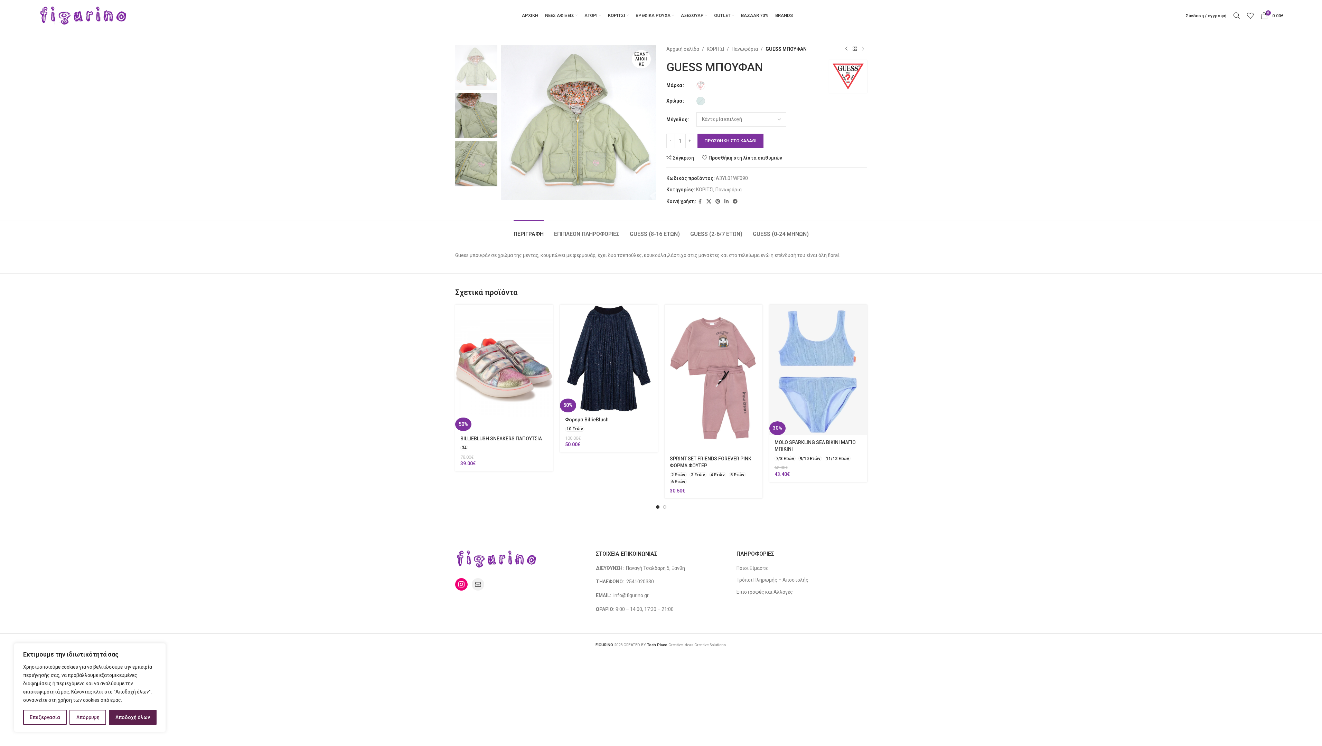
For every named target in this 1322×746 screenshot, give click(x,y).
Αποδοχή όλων (132, 717)
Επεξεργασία (45, 717)
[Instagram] (461, 584)
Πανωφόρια (745, 49)
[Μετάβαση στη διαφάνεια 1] (657, 507)
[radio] (700, 85)
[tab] (529, 230)
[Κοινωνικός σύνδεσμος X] (708, 201)
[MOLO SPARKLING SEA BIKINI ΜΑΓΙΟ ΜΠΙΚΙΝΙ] (818, 370)
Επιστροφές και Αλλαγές (765, 592)
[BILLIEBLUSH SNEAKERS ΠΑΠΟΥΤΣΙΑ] (504, 368)
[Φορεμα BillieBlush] (609, 358)
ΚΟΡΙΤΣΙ (715, 49)
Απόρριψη (88, 717)
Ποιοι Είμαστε (752, 568)
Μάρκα (674, 85)
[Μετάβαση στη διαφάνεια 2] (664, 507)
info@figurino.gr (630, 595)
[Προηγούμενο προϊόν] (846, 49)
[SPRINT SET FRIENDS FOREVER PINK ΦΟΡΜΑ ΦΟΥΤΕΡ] (713, 378)
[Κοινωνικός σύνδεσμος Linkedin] (726, 201)
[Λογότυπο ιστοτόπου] (83, 15)
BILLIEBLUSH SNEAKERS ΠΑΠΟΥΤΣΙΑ (501, 438)
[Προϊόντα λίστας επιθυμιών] (1250, 15)
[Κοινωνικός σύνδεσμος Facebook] (700, 201)
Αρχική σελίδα (682, 49)
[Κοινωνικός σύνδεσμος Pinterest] (717, 201)
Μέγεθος (676, 119)
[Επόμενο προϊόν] (863, 49)
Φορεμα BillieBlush (587, 419)
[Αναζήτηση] (1237, 15)
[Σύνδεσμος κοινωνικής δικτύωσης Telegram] (735, 201)
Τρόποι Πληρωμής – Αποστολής (772, 580)
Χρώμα (674, 101)
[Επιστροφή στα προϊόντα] (855, 49)
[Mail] (478, 584)
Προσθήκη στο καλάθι (730, 140)
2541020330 (640, 581)
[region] (90, 687)
